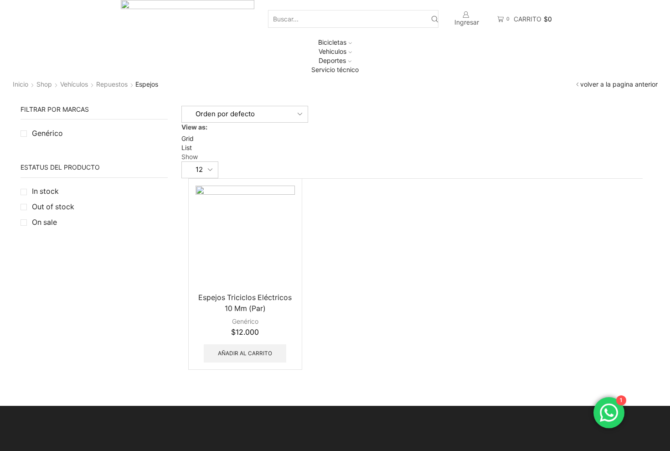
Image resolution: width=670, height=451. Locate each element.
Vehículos (74, 84)
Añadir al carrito (245, 353)
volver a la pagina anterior (619, 84)
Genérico (245, 321)
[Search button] (435, 18)
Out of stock (53, 206)
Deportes (332, 60)
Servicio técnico (335, 69)
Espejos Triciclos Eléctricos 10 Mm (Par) (245, 303)
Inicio (20, 84)
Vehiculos (332, 51)
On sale (44, 222)
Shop (44, 84)
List (186, 147)
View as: (194, 127)
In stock (45, 191)
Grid (187, 138)
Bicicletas (332, 42)
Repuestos (112, 84)
